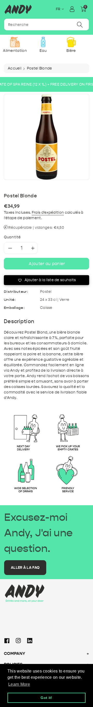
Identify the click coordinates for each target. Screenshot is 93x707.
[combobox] (46, 24)
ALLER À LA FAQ (25, 567)
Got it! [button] (46, 698)
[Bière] (71, 42)
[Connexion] (72, 9)
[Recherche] (80, 24)
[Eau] (43, 42)
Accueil (14, 68)
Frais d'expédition (48, 212)
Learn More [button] (19, 684)
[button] (83, 9)
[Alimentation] (15, 42)
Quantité (12, 237)
